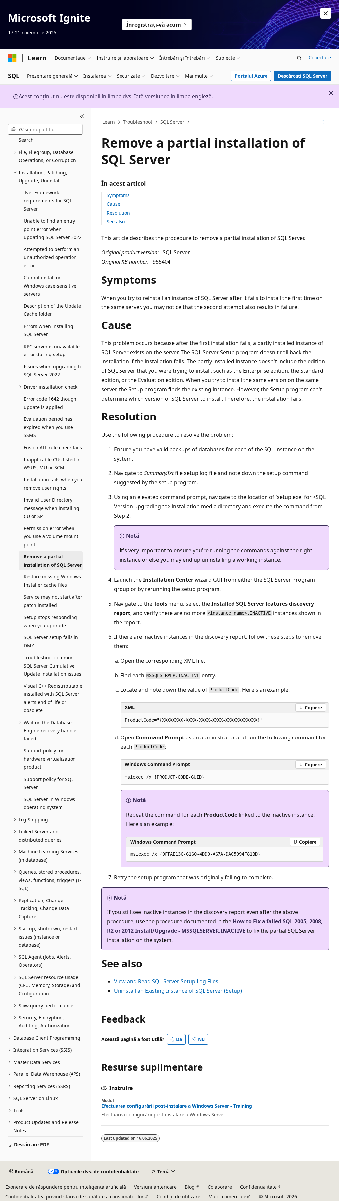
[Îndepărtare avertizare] (325, 13)
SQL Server (172, 122)
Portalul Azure (251, 76)
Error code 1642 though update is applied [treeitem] (50, 403)
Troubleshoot (137, 122)
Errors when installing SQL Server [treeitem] (48, 330)
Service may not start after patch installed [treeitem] (53, 601)
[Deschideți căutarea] (299, 58)
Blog (190, 1187)
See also (116, 221)
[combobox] (45, 129)
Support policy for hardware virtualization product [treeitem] (50, 758)
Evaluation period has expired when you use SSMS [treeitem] (48, 427)
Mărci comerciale (227, 1196)
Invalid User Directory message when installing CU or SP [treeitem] (51, 508)
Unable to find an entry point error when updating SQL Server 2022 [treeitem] (53, 229)
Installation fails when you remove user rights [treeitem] (53, 483)
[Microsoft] (12, 58)
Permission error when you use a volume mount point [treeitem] (51, 536)
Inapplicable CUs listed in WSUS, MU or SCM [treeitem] (52, 463)
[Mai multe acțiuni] (323, 122)
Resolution (118, 213)
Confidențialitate (258, 1187)
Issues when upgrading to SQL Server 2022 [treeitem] (53, 370)
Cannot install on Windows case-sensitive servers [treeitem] (50, 285)
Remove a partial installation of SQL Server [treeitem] (53, 560)
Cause (113, 204)
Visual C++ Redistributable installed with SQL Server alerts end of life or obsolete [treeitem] (53, 698)
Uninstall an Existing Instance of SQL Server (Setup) (178, 990)
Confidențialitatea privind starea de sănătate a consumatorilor (74, 1196)
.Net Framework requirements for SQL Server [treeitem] (48, 201)
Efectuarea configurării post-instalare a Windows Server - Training (176, 1106)
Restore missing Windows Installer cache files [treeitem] (52, 580)
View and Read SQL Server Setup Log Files (166, 981)
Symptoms (118, 195)
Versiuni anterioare (155, 1187)
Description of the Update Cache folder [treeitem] (52, 310)
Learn (108, 122)
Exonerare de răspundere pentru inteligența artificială (65, 1187)
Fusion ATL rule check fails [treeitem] (53, 447)
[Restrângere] (82, 116)
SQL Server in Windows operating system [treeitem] (49, 803)
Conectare (320, 57)
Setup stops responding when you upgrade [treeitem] (50, 621)
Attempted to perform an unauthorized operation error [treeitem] (51, 257)
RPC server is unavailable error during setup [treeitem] (52, 350)
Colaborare (220, 1187)
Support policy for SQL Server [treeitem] (48, 783)
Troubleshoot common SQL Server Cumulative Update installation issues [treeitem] (52, 665)
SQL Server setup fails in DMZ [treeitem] (51, 641)
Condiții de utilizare (178, 1196)
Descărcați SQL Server (302, 76)
